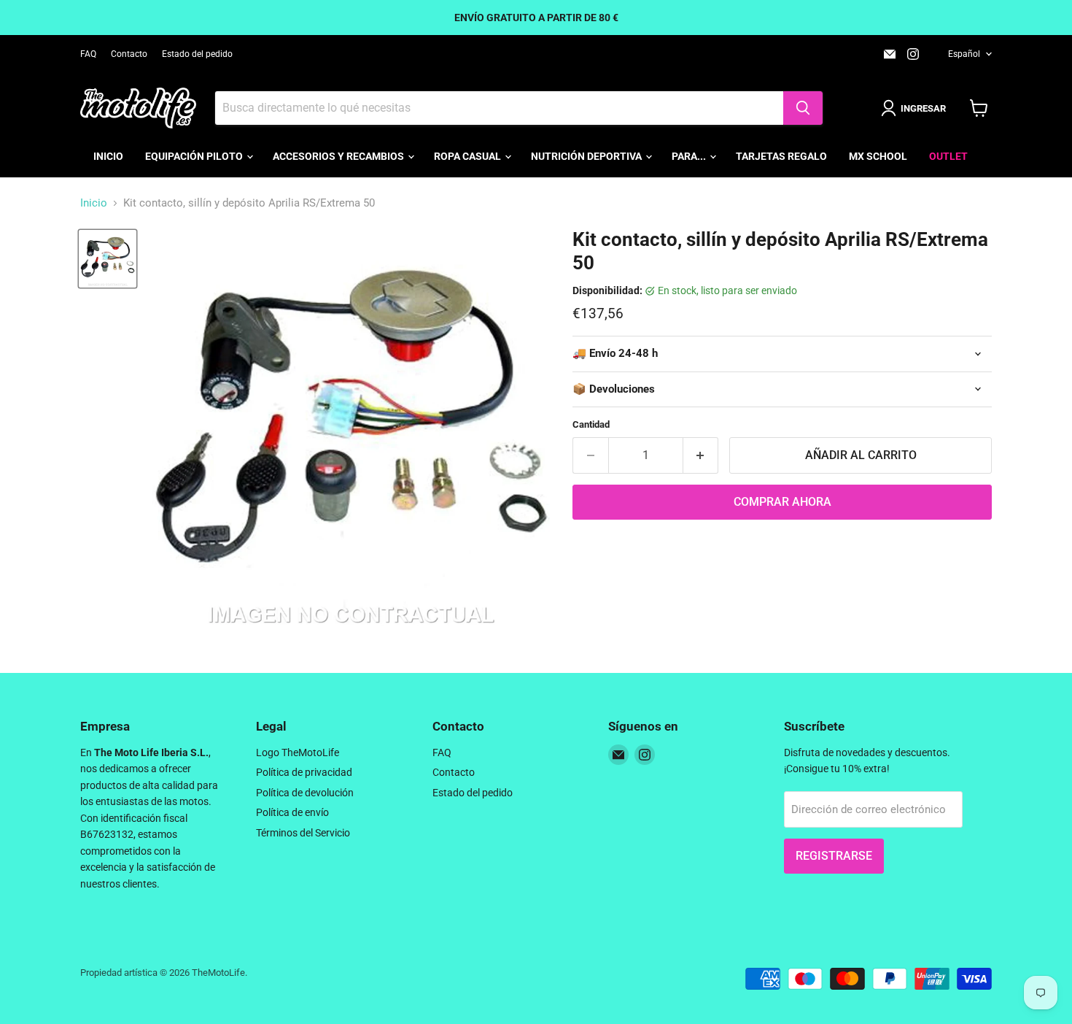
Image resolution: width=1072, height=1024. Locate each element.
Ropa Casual (468, 156)
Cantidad (591, 424)
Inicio (108, 156)
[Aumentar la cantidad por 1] (701, 455)
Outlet (948, 156)
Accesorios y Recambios (339, 156)
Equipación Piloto (195, 156)
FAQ (88, 54)
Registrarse (834, 856)
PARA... (690, 156)
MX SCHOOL (878, 156)
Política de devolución (305, 792)
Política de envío (292, 812)
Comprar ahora (782, 502)
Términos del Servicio (303, 833)
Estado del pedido (197, 54)
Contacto (129, 54)
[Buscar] (803, 108)
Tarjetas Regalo (781, 156)
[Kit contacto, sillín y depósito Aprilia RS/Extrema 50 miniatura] (107, 259)
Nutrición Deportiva (587, 156)
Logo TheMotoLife (297, 752)
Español (964, 54)
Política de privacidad (304, 772)
